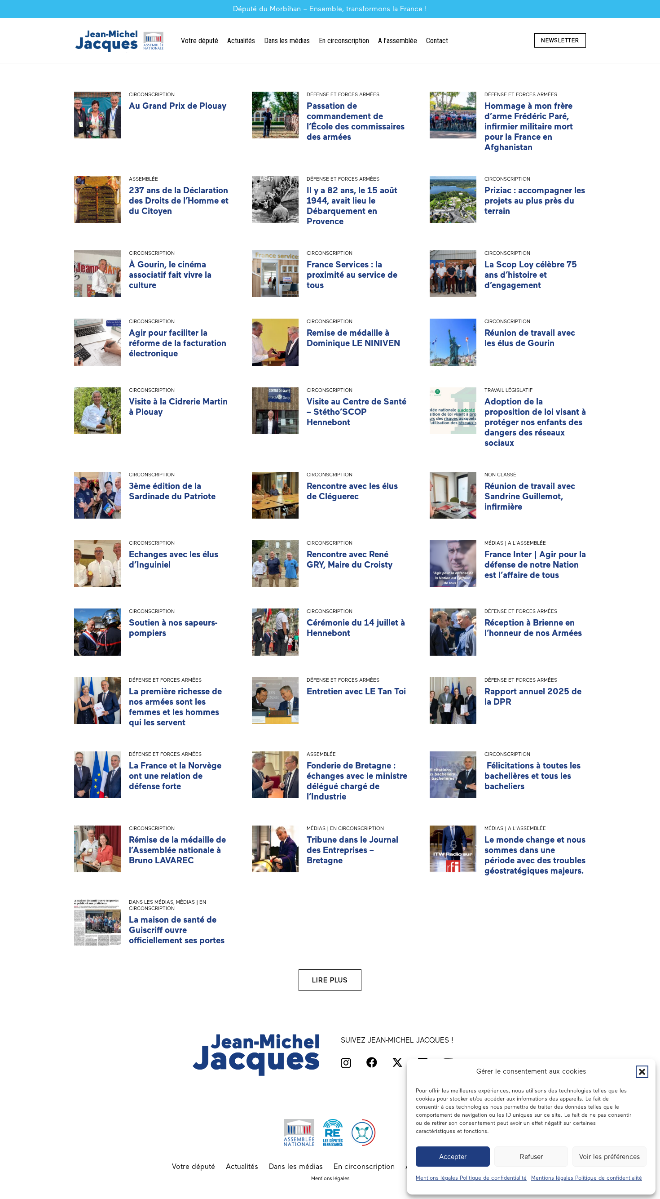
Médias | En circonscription (345, 828)
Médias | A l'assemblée (515, 543)
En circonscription (364, 1166)
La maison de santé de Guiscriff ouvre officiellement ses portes (176, 930)
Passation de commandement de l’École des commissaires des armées (356, 121)
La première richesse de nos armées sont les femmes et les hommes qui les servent (175, 707)
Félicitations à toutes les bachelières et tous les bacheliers (532, 775)
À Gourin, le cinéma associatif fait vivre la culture (170, 274)
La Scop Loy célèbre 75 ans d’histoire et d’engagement (530, 274)
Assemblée (143, 179)
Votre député (193, 1166)
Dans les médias (151, 902)
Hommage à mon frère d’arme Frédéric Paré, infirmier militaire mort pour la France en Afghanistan (528, 126)
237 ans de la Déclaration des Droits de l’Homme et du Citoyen (179, 200)
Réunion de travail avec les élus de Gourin (529, 338)
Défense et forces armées (343, 94)
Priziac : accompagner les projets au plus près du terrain (534, 200)
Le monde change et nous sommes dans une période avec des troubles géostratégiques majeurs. (534, 855)
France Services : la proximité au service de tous (352, 274)
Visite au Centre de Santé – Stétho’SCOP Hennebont (356, 411)
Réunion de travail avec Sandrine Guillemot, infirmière (529, 496)
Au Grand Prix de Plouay (177, 106)
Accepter (452, 1157)
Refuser (531, 1157)
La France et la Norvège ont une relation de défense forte (175, 775)
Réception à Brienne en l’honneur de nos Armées (533, 627)
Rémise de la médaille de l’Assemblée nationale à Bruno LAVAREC (177, 850)
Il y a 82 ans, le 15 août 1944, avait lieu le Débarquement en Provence (352, 205)
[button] (642, 1071)
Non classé (500, 474)
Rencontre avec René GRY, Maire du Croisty (349, 559)
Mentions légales (330, 1178)
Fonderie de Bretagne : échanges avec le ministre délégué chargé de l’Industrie (357, 781)
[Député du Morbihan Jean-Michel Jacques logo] (120, 40)
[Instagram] (346, 1063)
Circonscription (152, 94)
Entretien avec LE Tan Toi (356, 691)
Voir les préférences (609, 1157)
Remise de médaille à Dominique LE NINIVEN (353, 338)
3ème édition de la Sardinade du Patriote (172, 491)
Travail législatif (508, 390)
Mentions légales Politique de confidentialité (471, 1178)
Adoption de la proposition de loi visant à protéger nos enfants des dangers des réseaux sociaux (535, 422)
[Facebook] (371, 1062)
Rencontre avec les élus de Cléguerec (352, 491)
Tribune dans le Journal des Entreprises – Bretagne (352, 850)
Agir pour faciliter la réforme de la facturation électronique (177, 343)
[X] (397, 1062)
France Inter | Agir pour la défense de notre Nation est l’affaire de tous (535, 564)
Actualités (242, 1166)
